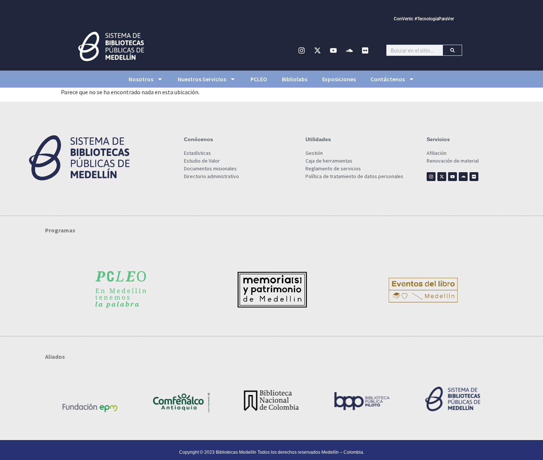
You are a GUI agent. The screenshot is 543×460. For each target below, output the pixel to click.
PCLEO (258, 79)
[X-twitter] (318, 50)
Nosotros (141, 79)
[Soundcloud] (349, 50)
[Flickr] (365, 50)
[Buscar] (452, 50)
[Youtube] (334, 50)
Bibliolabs (294, 79)
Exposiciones (339, 79)
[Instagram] (302, 50)
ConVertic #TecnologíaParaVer (424, 18)
